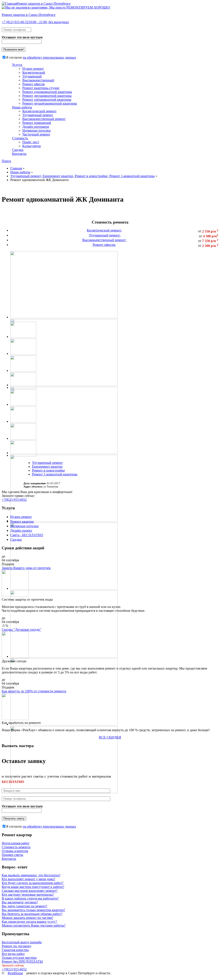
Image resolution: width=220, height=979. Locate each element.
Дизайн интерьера (35, 126)
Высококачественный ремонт (44, 119)
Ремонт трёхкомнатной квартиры (46, 99)
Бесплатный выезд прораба (22, 942)
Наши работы (22, 107)
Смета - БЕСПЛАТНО (26, 535)
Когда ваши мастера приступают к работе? (33, 887)
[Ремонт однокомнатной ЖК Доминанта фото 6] (64, 656)
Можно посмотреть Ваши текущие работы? (34, 925)
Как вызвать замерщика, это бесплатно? (31, 875)
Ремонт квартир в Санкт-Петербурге (43, 3)
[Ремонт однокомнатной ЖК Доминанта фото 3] (64, 453)
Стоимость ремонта (16, 847)
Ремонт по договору (16, 946)
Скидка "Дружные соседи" (21, 629)
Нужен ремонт (33, 68)
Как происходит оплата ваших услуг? (29, 921)
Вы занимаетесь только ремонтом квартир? (33, 910)
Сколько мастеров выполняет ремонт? (30, 890)
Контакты (19, 153)
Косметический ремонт (39, 111)
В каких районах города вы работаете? (30, 898)
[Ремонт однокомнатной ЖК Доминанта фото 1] (64, 317)
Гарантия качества (15, 950)
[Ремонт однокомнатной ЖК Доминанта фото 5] (64, 588)
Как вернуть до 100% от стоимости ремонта (34, 691)
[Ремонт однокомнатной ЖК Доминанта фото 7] (64, 724)
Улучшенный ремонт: (105, 235)
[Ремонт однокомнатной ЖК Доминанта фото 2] (64, 385)
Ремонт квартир (22, 521)
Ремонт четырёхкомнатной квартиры (49, 103)
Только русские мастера (19, 957)
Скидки (17, 150)
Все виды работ (13, 954)
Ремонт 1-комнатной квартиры (54, 474)
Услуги (17, 65)
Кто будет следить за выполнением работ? (32, 883)
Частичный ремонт (36, 134)
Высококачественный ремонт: (104, 240)
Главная (16, 168)
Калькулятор (31, 146)
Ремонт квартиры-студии (40, 88)
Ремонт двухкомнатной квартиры (47, 95)
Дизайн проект (21, 530)
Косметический (33, 72)
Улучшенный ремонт (37, 115)
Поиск (6, 161)
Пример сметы (12, 855)
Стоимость (20, 138)
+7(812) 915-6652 (14, 499)
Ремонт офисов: (104, 245)
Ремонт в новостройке (48, 470)
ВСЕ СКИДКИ (110, 737)
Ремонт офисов (33, 84)
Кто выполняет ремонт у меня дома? (28, 879)
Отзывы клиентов (15, 851)
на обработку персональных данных (49, 57)
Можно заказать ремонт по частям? (27, 918)
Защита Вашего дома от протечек (26, 568)
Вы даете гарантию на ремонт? (24, 906)
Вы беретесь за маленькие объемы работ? (32, 914)
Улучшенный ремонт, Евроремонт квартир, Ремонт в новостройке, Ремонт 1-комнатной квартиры (82, 176)
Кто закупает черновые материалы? (28, 894)
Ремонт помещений (36, 123)
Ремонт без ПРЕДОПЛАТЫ (22, 961)
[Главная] (56, 7)
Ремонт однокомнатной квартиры (47, 92)
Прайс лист (30, 142)
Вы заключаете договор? (20, 902)
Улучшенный (32, 76)
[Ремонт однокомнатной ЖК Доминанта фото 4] (64, 520)
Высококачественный (38, 80)
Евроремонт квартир (47, 466)
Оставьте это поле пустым (22, 37)
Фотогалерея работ (15, 843)
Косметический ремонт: (104, 230)
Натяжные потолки (36, 130)
